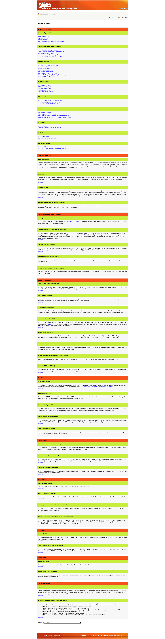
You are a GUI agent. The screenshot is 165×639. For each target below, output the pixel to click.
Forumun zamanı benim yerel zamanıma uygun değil (51, 51)
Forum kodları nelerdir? (44, 85)
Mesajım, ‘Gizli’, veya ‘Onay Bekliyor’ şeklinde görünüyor (52, 75)
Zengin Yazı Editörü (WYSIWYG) (46, 76)
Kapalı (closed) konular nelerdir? (46, 91)
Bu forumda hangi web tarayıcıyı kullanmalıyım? (50, 56)
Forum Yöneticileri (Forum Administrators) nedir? (50, 100)
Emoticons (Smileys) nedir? (45, 88)
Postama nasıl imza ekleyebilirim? (46, 70)
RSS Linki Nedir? (42, 126)
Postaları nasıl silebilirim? (44, 67)
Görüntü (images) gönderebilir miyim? (47, 90)
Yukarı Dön (40, 169)
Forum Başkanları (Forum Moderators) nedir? (49, 102)
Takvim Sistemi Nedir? (43, 136)
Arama (114, 17)
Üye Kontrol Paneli (74, 221)
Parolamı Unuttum (42, 39)
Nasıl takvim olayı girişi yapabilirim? (47, 138)
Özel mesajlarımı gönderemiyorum (47, 114)
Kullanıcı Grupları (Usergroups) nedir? (48, 103)
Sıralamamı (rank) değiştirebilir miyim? (48, 55)
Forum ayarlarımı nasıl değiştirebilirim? (48, 50)
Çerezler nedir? (42, 147)
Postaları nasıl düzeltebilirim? (45, 68)
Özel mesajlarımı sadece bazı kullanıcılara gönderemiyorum (53, 115)
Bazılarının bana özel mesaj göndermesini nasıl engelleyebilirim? (55, 117)
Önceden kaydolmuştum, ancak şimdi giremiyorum (51, 41)
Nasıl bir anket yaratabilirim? (45, 71)
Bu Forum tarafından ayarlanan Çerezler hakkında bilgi (52, 148)
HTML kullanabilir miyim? (44, 87)
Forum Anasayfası (44, 14)
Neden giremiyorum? (43, 36)
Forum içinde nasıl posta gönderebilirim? (48, 65)
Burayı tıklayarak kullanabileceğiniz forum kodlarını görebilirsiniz (96, 386)
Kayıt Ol (121, 17)
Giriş (126, 17)
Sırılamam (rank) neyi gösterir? (46, 53)
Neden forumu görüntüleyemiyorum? (47, 73)
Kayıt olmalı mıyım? (43, 38)
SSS (110, 17)
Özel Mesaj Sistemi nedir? (44, 112)
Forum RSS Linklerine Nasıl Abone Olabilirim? (50, 127)
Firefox (41, 273)
